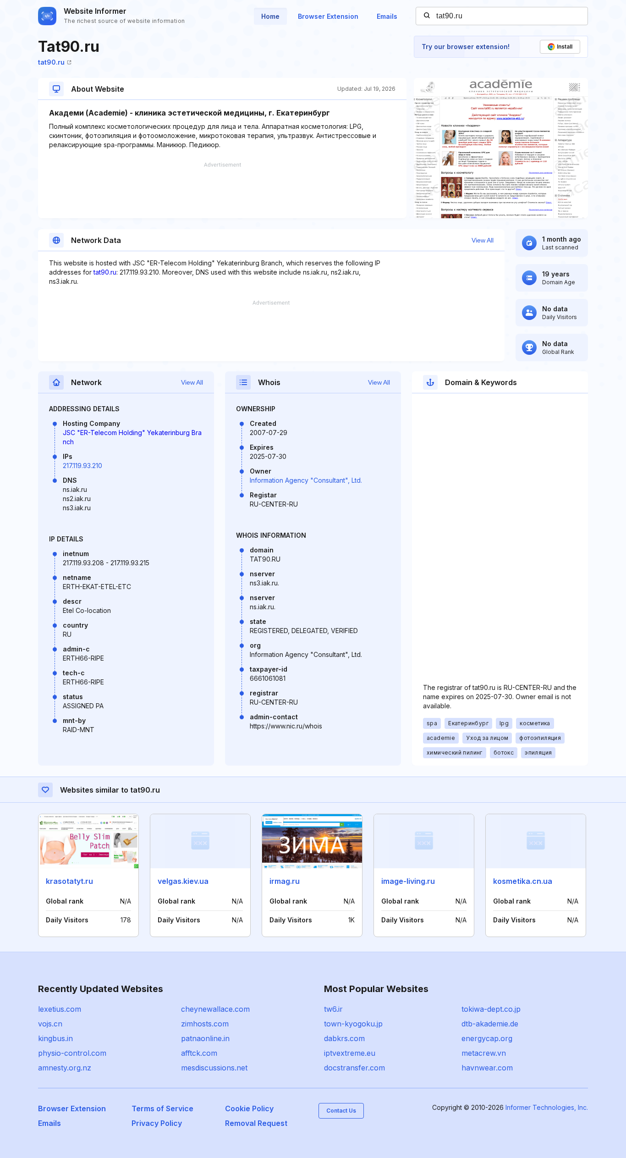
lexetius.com (59, 1009)
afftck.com (199, 1053)
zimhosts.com (205, 1023)
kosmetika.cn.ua (522, 881)
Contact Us (341, 1110)
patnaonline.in (205, 1038)
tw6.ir (333, 1009)
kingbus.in (55, 1038)
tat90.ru (51, 62)
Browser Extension (328, 16)
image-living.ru (408, 881)
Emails (387, 16)
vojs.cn (50, 1023)
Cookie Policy (249, 1108)
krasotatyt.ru (69, 881)
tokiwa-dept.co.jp (491, 1009)
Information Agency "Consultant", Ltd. (306, 480)
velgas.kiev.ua (183, 881)
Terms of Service (162, 1108)
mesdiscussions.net (214, 1067)
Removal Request (256, 1123)
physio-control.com (72, 1053)
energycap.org (486, 1038)
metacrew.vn (483, 1053)
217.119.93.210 (82, 465)
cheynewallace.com (215, 1009)
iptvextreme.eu (349, 1053)
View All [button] (483, 240)
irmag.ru (284, 881)
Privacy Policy (157, 1123)
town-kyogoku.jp (353, 1023)
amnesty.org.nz (64, 1067)
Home (270, 16)
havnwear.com (487, 1067)
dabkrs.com (344, 1038)
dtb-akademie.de (489, 1023)
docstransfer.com (354, 1067)
